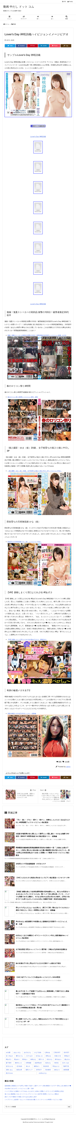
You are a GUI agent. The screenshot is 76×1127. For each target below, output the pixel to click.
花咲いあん (9, 1070)
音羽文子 (39, 1070)
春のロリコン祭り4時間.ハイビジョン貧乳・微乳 (23, 397)
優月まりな (19, 1056)
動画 (14, 24)
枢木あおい (58, 1059)
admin (68, 767)
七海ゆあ (47, 1052)
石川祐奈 (19, 1066)
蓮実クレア (29, 1070)
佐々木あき (9, 1056)
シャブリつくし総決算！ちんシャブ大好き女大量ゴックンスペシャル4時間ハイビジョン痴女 (33, 1099)
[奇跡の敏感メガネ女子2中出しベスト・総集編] (39, 736)
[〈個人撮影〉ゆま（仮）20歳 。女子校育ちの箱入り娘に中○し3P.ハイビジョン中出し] (39, 493)
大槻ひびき (57, 1056)
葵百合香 (19, 1070)
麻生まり (57, 1070)
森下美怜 (8, 1063)
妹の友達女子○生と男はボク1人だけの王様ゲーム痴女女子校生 (38, 963)
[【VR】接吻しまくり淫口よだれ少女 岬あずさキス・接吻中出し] (39, 662)
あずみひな (27, 1052)
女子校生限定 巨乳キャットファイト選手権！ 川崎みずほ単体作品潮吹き (41, 949)
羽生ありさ (56, 1066)
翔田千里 (66, 1066)
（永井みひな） (43, 1073)
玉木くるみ (65, 1063)
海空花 (56, 1063)
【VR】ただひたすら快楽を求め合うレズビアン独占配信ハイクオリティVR (42, 878)
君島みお (48, 1056)
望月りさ (41, 1059)
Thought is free (49, 1122)
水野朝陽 (28, 1063)
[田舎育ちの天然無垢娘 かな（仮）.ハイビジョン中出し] (39, 564)
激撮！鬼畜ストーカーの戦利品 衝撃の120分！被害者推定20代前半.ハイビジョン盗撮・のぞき (37, 335)
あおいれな (17, 1052)
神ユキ (28, 1066)
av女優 (67, 761)
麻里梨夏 (66, 1070)
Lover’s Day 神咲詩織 (38, 136)
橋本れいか (18, 1063)
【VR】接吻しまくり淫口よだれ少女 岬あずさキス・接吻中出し (27, 639)
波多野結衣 (38, 1063)
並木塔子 (66, 1052)
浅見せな (48, 1063)
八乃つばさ (29, 1056)
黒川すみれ (9, 1073)
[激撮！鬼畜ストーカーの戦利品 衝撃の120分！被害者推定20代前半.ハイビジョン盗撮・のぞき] (39, 358)
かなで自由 (37, 1052)
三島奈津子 (56, 1052)
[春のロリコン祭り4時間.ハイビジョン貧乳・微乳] (39, 419)
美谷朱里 (46, 1066)
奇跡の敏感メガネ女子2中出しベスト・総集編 (22, 713)
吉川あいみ (39, 1056)
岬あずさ (8, 1059)
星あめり (17, 1059)
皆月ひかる (9, 1066)
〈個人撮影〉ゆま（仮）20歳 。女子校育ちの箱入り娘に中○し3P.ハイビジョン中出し (35, 471)
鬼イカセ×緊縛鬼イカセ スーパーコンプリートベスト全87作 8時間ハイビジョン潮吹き (32, 1094)
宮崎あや (67, 1056)
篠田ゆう (36, 1066)
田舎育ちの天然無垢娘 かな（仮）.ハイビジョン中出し (25, 541)
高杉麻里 (48, 1070)
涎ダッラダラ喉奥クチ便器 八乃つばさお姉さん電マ (21, 1097)
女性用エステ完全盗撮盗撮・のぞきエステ (31, 864)
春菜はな (33, 1059)
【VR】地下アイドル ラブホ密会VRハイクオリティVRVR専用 (38, 977)
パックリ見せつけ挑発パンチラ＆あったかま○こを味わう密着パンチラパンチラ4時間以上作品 (34, 1091)
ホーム (7, 24)
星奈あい (25, 1059)
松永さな (49, 1059)
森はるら (67, 1059)
